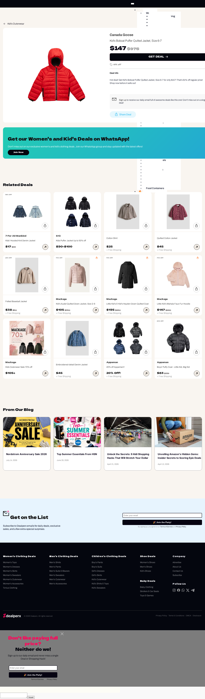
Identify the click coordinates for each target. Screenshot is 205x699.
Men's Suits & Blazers (59, 571)
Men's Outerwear (57, 579)
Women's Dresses (11, 567)
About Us (177, 567)
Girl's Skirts (97, 575)
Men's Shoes (146, 567)
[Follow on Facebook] (178, 591)
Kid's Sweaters (98, 588)
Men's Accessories (58, 583)
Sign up (122, 100)
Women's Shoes (147, 562)
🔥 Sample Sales (148, 191)
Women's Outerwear (12, 579)
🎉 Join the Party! (162, 522)
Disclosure (197, 616)
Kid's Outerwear (16, 23)
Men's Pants (55, 567)
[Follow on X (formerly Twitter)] (187, 591)
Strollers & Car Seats (149, 591)
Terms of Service (166, 527)
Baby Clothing (146, 587)
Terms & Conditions (176, 616)
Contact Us (178, 571)
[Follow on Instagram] (174, 591)
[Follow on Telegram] (192, 591)
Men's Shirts (55, 562)
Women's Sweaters (12, 575)
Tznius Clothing (10, 588)
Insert (31, 697)
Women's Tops (10, 562)
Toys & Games (147, 595)
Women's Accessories (13, 583)
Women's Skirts (10, 571)
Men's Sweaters (56, 575)
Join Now (18, 152)
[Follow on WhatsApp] (183, 591)
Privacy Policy (181, 527)
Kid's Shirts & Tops (100, 583)
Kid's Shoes (145, 571)
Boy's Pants (97, 562)
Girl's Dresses (98, 571)
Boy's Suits (97, 567)
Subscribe (177, 575)
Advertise (177, 562)
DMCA (188, 616)
